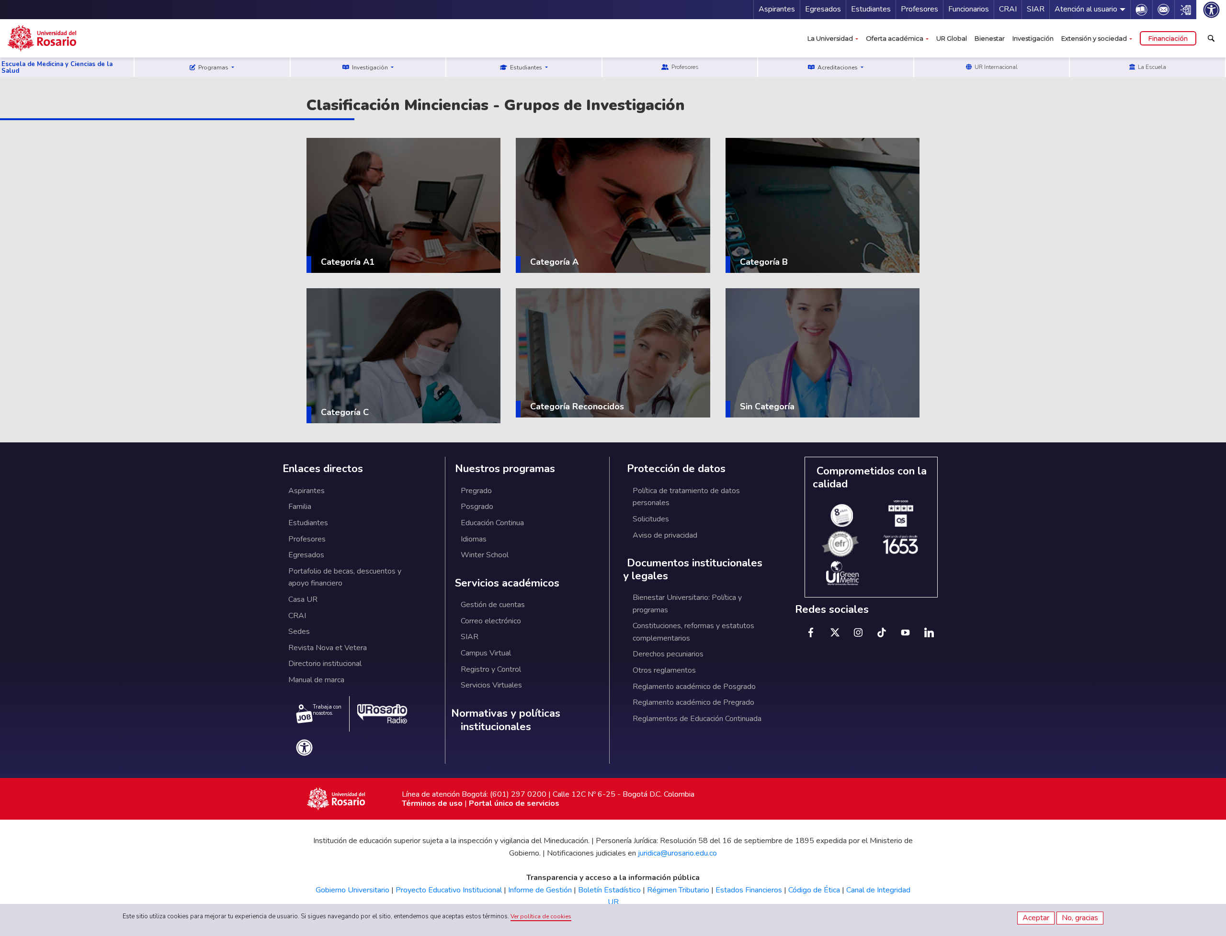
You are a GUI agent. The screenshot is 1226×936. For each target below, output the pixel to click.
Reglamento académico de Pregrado (693, 702)
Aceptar (1035, 918)
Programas (213, 67)
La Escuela (1151, 67)
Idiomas (474, 539)
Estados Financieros (748, 890)
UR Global (951, 38)
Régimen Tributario (678, 890)
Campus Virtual (486, 653)
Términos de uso (432, 803)
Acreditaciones (837, 67)
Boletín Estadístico (609, 890)
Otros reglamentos (664, 670)
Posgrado (477, 506)
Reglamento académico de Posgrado (694, 686)
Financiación (1168, 38)
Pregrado (476, 490)
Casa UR (303, 599)
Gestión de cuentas (493, 604)
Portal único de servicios (514, 803)
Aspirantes (777, 9)
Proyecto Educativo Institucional (449, 890)
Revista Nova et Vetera (327, 648)
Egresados (823, 9)
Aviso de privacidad (665, 535)
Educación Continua (492, 523)
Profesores (919, 9)
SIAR (1035, 9)
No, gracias (1080, 918)
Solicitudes (651, 519)
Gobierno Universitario (352, 890)
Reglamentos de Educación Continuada (697, 718)
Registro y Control (491, 669)
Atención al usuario (1086, 9)
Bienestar (990, 38)
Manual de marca (316, 680)
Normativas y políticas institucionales (505, 720)
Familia (299, 506)
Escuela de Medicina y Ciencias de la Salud (57, 67)
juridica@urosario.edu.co (677, 853)
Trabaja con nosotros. (327, 710)
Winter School (485, 555)
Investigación (1033, 38)
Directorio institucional (325, 663)
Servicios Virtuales (491, 685)
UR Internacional (995, 67)
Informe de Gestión (540, 890)
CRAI (1008, 9)
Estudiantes (871, 9)
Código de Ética (814, 890)
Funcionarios (968, 9)
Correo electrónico (491, 621)
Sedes (299, 631)
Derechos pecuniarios (668, 654)
